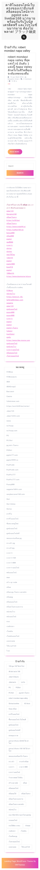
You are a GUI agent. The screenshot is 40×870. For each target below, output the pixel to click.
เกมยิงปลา (10, 626)
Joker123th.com (13, 416)
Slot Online (11, 504)
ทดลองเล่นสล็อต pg (14, 538)
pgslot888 (11, 264)
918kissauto (12, 377)
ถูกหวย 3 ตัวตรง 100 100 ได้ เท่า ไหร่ (19, 750)
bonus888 (11, 233)
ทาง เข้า (11, 761)
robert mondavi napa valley (18, 698)
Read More (16, 152)
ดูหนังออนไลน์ (12, 309)
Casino (9, 396)
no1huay (10, 426)
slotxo (9, 248)
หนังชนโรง (11, 294)
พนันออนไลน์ (12, 572)
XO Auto (27, 703)
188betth (10, 273)
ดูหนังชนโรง (11, 346)
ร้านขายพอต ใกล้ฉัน (16, 777)
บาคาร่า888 (11, 563)
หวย (8, 621)
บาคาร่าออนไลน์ (13, 350)
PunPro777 (11, 475)
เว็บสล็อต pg (13, 836)
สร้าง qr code (12, 582)
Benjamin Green (13, 79)
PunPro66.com (12, 470)
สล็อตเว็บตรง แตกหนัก (16, 804)
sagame (10, 303)
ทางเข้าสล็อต (23, 761)
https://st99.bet (13, 220)
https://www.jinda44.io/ (16, 227)
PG (8, 435)
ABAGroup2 (11, 387)
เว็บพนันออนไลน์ (13, 636)
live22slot (11, 334)
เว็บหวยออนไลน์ (13, 356)
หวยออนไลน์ (13, 820)
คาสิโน (9, 514)
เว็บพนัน (10, 631)
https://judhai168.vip (15, 230)
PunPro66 (10, 465)
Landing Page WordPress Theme (18, 861)
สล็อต (9, 587)
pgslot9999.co (12, 460)
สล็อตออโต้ (12, 793)
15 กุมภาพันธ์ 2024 (16, 77)
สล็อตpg (10, 597)
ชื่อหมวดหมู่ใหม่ (12, 524)
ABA (8, 382)
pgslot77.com (12, 455)
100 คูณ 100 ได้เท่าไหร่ (16, 666)
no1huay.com (12, 431)
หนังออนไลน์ (11, 616)
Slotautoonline (14, 703)
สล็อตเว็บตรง (12, 217)
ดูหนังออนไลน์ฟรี (13, 533)
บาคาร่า (10, 245)
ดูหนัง (9, 337)
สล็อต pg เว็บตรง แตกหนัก (17, 592)
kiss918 (10, 267)
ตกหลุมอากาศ (13, 735)
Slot (8, 499)
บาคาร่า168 (11, 558)
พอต (8, 577)
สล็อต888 (10, 236)
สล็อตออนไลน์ (12, 353)
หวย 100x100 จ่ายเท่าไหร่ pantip (20, 815)
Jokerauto (12, 682)
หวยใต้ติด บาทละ (14, 826)
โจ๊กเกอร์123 (11, 646)
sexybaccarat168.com (16, 494)
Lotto (23, 682)
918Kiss (10, 372)
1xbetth (10, 258)
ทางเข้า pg (11, 543)
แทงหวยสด (11, 641)
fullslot (9, 331)
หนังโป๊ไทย (11, 255)
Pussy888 (11, 484)
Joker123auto (14, 677)
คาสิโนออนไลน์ (12, 519)
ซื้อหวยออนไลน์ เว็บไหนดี (17, 719)
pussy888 (10, 312)
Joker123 (10, 411)
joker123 (10, 211)
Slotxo (9, 509)
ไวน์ (8, 651)
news (9, 421)
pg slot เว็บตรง (12, 445)
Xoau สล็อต (13, 709)
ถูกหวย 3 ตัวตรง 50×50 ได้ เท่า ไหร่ (19, 742)
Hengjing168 (12, 214)
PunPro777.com (13, 479)
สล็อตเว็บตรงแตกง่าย (15, 607)
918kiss (10, 290)
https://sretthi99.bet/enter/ (18, 406)
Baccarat (10, 391)
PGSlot (9, 450)
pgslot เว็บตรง (12, 328)
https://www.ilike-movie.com (18, 340)
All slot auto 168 (14, 671)
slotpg (9, 251)
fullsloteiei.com (13, 401)
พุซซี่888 (10, 242)
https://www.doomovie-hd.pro (19, 276)
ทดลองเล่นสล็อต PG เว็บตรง (18, 756)
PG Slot (10, 440)
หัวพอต (27, 826)
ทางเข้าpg (10, 548)
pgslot (9, 239)
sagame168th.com (14, 489)
